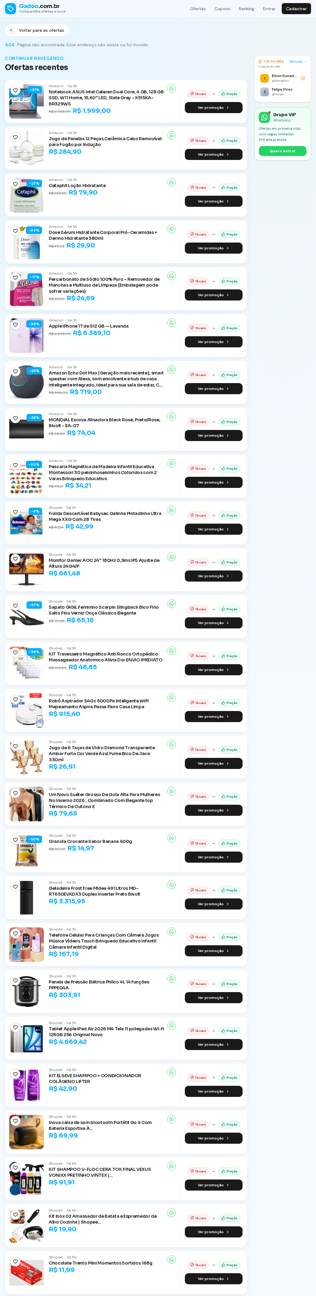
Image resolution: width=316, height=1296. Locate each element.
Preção (232, 94)
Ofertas (198, 8)
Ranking (246, 8)
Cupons (222, 8)
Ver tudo (296, 61)
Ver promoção (211, 107)
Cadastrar (296, 8)
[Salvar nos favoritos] (15, 90)
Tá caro (200, 94)
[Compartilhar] (171, 88)
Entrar (269, 8)
